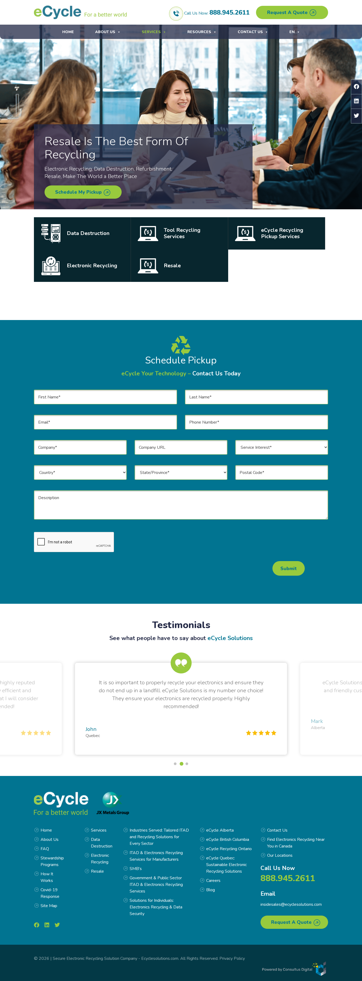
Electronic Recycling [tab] (92, 265)
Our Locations (280, 855)
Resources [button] (199, 32)
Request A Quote (288, 12)
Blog (210, 890)
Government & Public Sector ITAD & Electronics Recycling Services (156, 884)
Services (151, 32)
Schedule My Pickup (79, 192)
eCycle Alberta (220, 830)
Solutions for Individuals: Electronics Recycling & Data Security (156, 907)
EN (292, 32)
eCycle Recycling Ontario (229, 849)
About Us (105, 32)
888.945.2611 (229, 12)
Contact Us (250, 32)
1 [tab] (175, 763)
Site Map (49, 906)
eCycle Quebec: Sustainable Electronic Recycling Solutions (226, 864)
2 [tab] (181, 763)
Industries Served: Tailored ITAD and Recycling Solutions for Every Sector (159, 836)
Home (68, 32)
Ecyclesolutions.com (159, 958)
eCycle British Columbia (227, 839)
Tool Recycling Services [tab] (182, 233)
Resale (97, 871)
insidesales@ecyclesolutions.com (291, 904)
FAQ (45, 849)
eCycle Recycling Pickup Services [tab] (282, 233)
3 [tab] (187, 764)
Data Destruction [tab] (88, 233)
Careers (213, 881)
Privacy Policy (232, 958)
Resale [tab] (172, 265)
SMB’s (136, 869)
